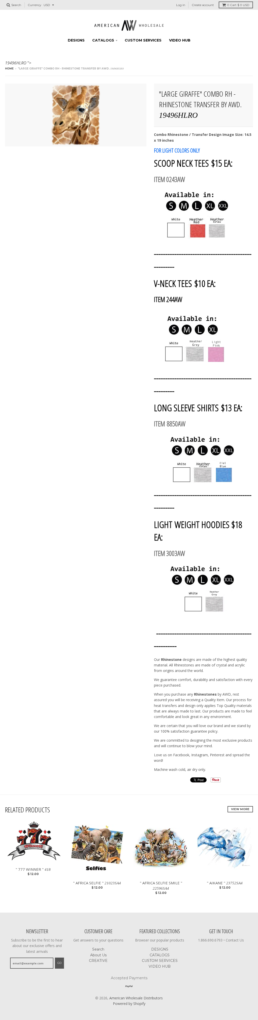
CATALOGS (103, 40)
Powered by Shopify (129, 1003)
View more (240, 809)
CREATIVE (98, 960)
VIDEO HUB (179, 40)
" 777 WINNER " (33, 869)
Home (9, 68)
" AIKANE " (225, 882)
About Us (98, 955)
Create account (203, 5)
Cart (238, 5)
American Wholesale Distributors (136, 998)
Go (59, 963)
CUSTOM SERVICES (143, 40)
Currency (34, 5)
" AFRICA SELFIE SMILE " (161, 885)
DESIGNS (76, 40)
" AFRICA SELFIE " (97, 882)
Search (98, 949)
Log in (180, 5)
